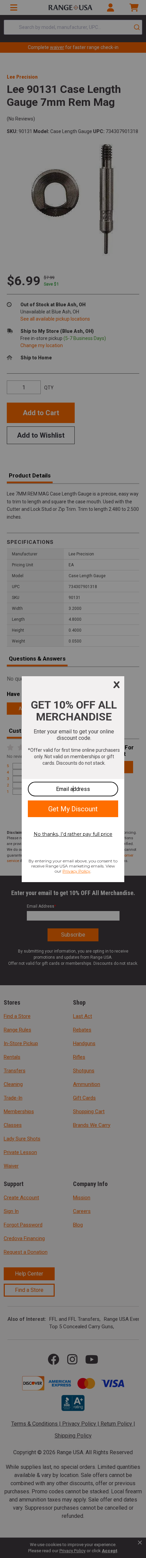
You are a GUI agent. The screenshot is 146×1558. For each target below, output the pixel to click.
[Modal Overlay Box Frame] (73, 779)
